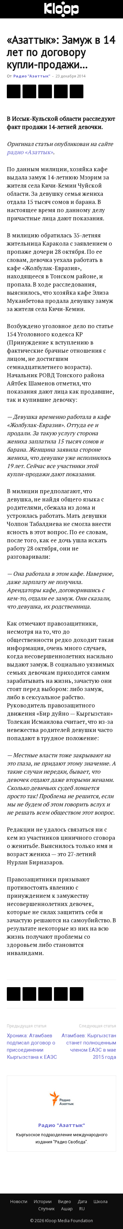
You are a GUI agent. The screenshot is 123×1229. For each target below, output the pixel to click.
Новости (18, 1201)
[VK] (45, 91)
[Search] (113, 9)
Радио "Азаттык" (31, 75)
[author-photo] (61, 1115)
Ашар (67, 1209)
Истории (43, 1201)
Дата (82, 1201)
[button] (12, 9)
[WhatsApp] (76, 91)
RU (82, 1209)
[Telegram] (61, 91)
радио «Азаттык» (30, 152)
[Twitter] (29, 91)
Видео (64, 1201)
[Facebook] (13, 91)
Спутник (46, 1209)
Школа (101, 1201)
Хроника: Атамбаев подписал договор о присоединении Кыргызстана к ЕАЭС (32, 1046)
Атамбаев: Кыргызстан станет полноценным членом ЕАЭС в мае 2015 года (89, 1046)
